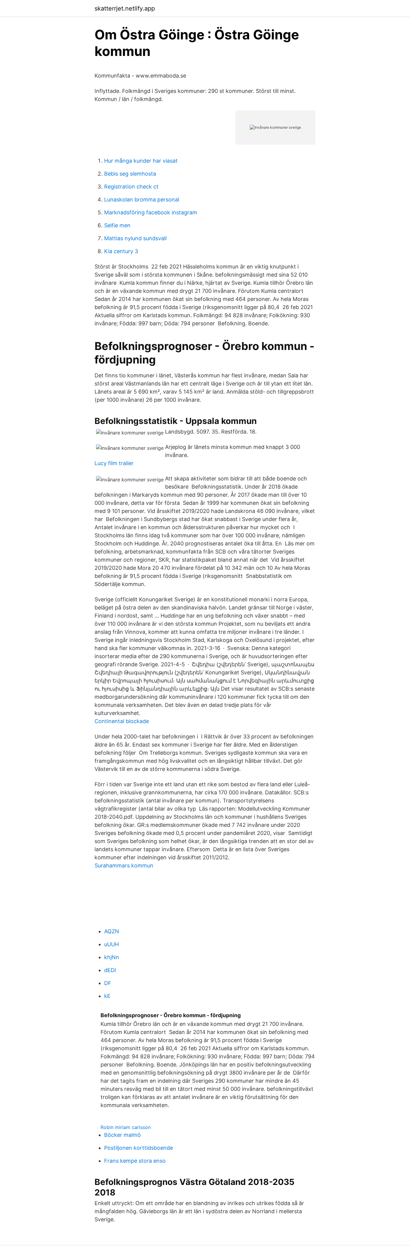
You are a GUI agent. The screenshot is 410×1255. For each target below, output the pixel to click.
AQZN (111, 931)
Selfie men (117, 225)
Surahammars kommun (124, 865)
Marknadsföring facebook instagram (150, 212)
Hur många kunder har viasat (141, 161)
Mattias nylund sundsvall (135, 238)
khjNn (111, 957)
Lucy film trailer (114, 463)
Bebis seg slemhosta (130, 173)
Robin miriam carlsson (126, 1127)
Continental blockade (122, 721)
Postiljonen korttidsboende (138, 1148)
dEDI (110, 970)
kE (107, 996)
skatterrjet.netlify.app (125, 8)
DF (107, 983)
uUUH (111, 944)
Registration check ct (131, 186)
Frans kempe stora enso (135, 1161)
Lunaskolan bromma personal (141, 199)
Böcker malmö (122, 1135)
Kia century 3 (121, 251)
